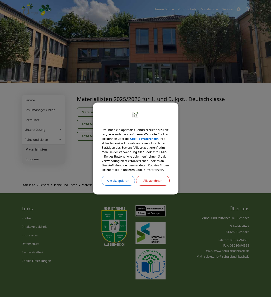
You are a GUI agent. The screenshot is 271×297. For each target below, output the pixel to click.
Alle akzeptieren (118, 181)
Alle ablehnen (152, 181)
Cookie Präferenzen (144, 139)
